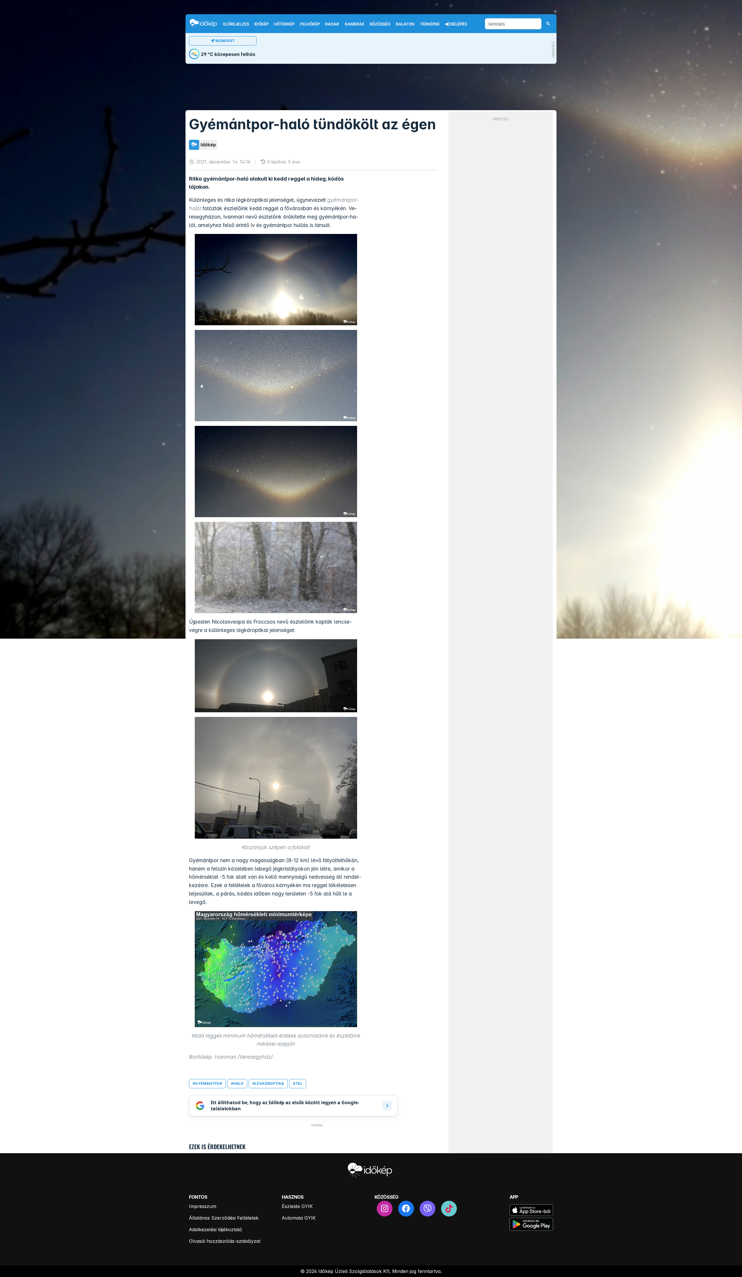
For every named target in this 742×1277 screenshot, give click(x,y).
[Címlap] (205, 23)
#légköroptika (268, 1083)
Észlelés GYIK (297, 1206)
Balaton (405, 24)
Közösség (380, 24)
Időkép (261, 24)
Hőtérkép (284, 24)
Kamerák (354, 24)
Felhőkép (310, 24)
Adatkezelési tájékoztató (215, 1229)
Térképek (430, 24)
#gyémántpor (207, 1083)
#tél (297, 1083)
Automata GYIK (299, 1218)
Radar (332, 24)
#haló (237, 1083)
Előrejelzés (236, 24)
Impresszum (202, 1206)
